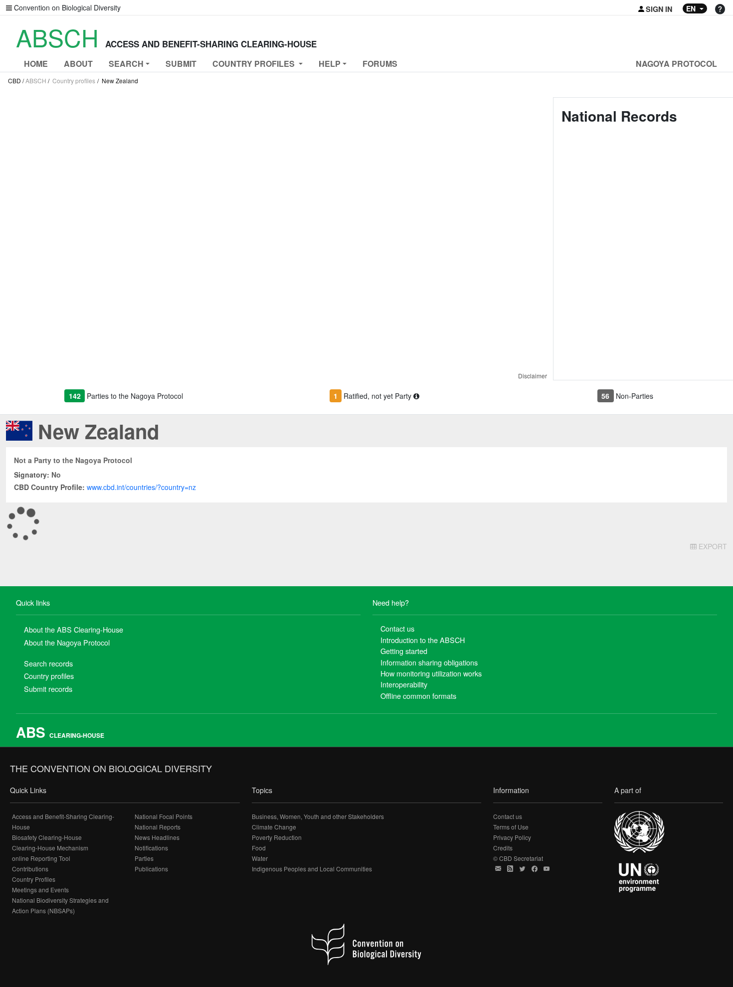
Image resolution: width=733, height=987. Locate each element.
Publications (151, 868)
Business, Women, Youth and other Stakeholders (318, 816)
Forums (380, 63)
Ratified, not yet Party (378, 396)
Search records (48, 663)
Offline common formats (418, 695)
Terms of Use (511, 826)
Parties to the (135, 396)
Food (259, 847)
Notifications (151, 847)
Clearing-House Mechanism (50, 847)
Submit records (48, 688)
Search (126, 63)
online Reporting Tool (41, 858)
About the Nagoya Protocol (67, 642)
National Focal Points (163, 816)
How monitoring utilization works (431, 673)
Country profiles (73, 80)
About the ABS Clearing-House (73, 629)
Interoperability (403, 684)
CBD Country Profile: (49, 487)
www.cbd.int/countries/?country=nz (141, 487)
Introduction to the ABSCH (422, 640)
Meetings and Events (40, 889)
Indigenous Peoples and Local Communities (312, 868)
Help (330, 63)
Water (260, 858)
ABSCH (35, 80)
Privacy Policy (512, 837)
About (78, 63)
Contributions (30, 868)
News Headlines (157, 837)
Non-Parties (634, 396)
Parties (144, 858)
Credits (503, 847)
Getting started (403, 651)
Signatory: (31, 475)
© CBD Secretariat (518, 858)
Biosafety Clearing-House (47, 837)
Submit (181, 63)
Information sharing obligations (429, 662)
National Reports (158, 826)
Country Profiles (33, 879)
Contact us (397, 628)
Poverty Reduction (277, 837)
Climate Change (274, 826)
